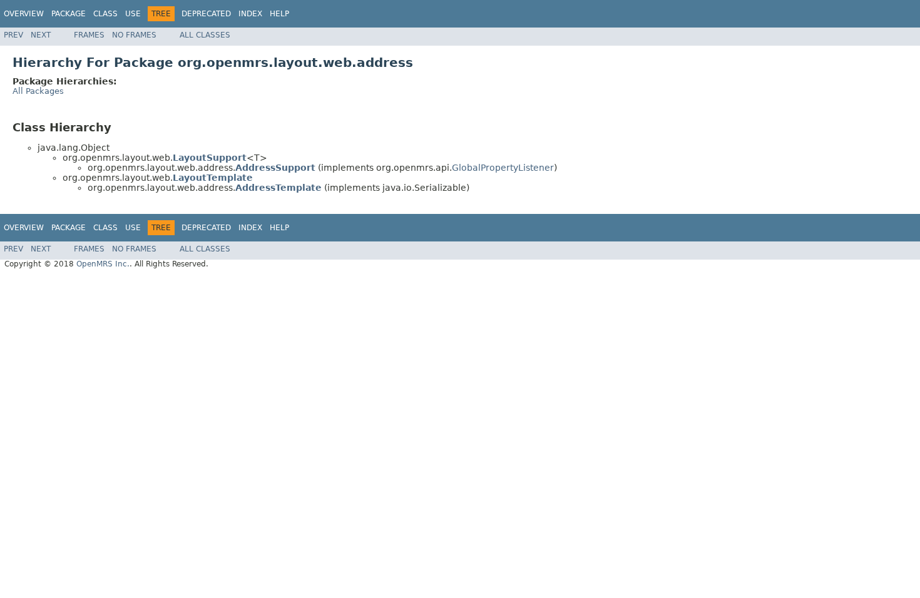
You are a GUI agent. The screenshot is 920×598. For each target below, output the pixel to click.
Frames (89, 35)
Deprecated (206, 13)
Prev (13, 35)
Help (279, 13)
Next (41, 35)
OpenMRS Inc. (103, 264)
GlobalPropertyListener (503, 168)
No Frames (134, 35)
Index (250, 13)
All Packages (38, 91)
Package (68, 13)
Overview (24, 13)
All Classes (205, 35)
